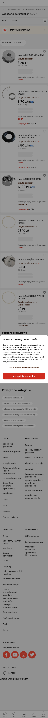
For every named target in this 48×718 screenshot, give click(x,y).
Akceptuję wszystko (24, 376)
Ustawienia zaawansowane (24, 367)
